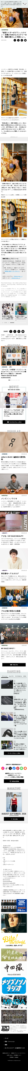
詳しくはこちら (25, 4)
